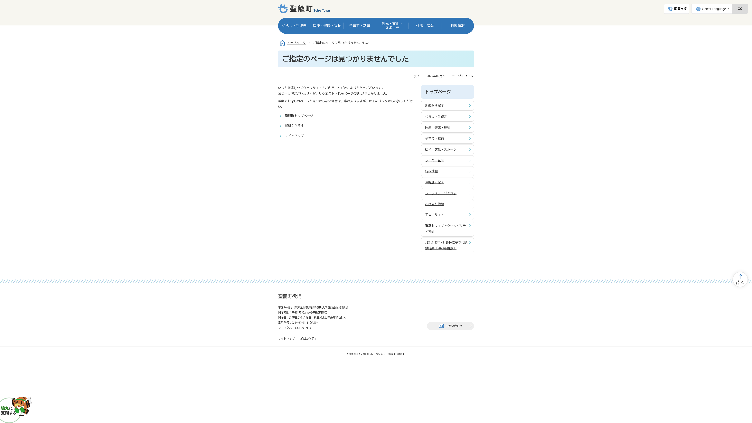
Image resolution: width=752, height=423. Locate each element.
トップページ (296, 42)
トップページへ (740, 279)
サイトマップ (294, 135)
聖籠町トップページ (299, 115)
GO (740, 8)
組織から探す (294, 125)
